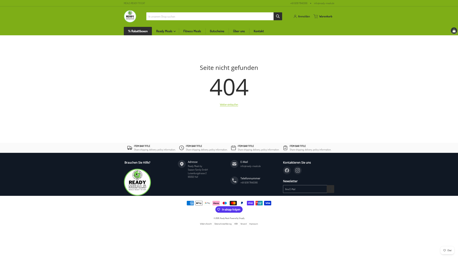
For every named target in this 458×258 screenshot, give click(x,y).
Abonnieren (330, 189)
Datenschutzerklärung (223, 223)
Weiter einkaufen (229, 104)
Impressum (253, 223)
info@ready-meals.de (324, 3)
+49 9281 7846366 (298, 3)
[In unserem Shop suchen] (278, 16)
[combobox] (214, 16)
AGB (236, 223)
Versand (243, 223)
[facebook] (287, 170)
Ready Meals (224, 218)
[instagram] (298, 170)
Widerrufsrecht (206, 223)
